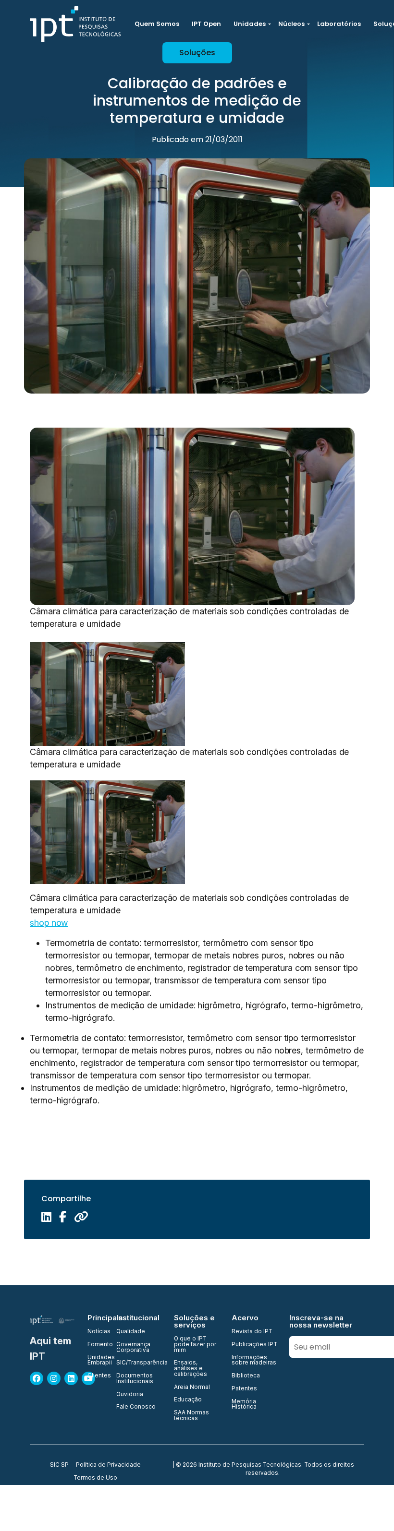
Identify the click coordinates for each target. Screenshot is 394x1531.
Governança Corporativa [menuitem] (133, 1347)
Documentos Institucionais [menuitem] (134, 1378)
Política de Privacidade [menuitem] (108, 1465)
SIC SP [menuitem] (59, 1465)
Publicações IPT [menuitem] (254, 1345)
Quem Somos (157, 23)
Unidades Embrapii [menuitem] (96, 1360)
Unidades (250, 23)
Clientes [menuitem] (96, 1376)
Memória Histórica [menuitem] (244, 1404)
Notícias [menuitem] (96, 1332)
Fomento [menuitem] (96, 1345)
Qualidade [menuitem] (130, 1332)
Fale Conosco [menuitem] (136, 1407)
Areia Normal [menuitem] (192, 1387)
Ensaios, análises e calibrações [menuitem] (190, 1368)
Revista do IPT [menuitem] (252, 1332)
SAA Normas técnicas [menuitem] (191, 1415)
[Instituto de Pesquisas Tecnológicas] (75, 24)
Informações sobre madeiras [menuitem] (254, 1360)
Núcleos (291, 23)
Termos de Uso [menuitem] (95, 1478)
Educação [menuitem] (188, 1400)
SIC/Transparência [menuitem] (139, 1363)
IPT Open (206, 23)
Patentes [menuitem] (244, 1389)
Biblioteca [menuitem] (246, 1376)
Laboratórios (339, 23)
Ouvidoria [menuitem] (129, 1395)
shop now (49, 923)
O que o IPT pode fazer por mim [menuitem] (195, 1344)
